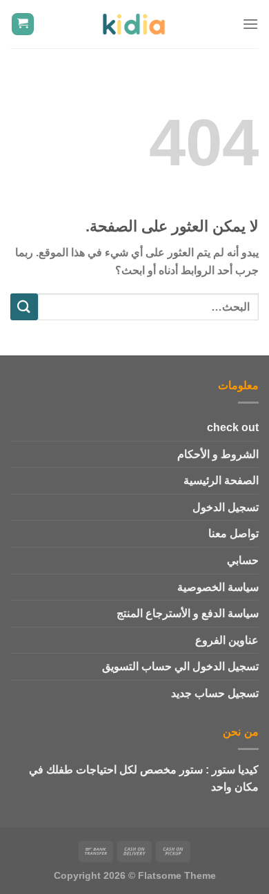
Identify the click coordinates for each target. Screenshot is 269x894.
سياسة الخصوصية (218, 587)
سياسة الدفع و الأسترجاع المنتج (188, 613)
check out (233, 427)
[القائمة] (250, 24)
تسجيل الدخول (225, 507)
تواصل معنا (233, 533)
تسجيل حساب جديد (215, 693)
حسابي (243, 560)
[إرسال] (24, 306)
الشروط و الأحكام (218, 454)
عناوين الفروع (227, 640)
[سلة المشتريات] (23, 24)
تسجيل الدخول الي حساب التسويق (180, 666)
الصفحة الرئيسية (221, 480)
